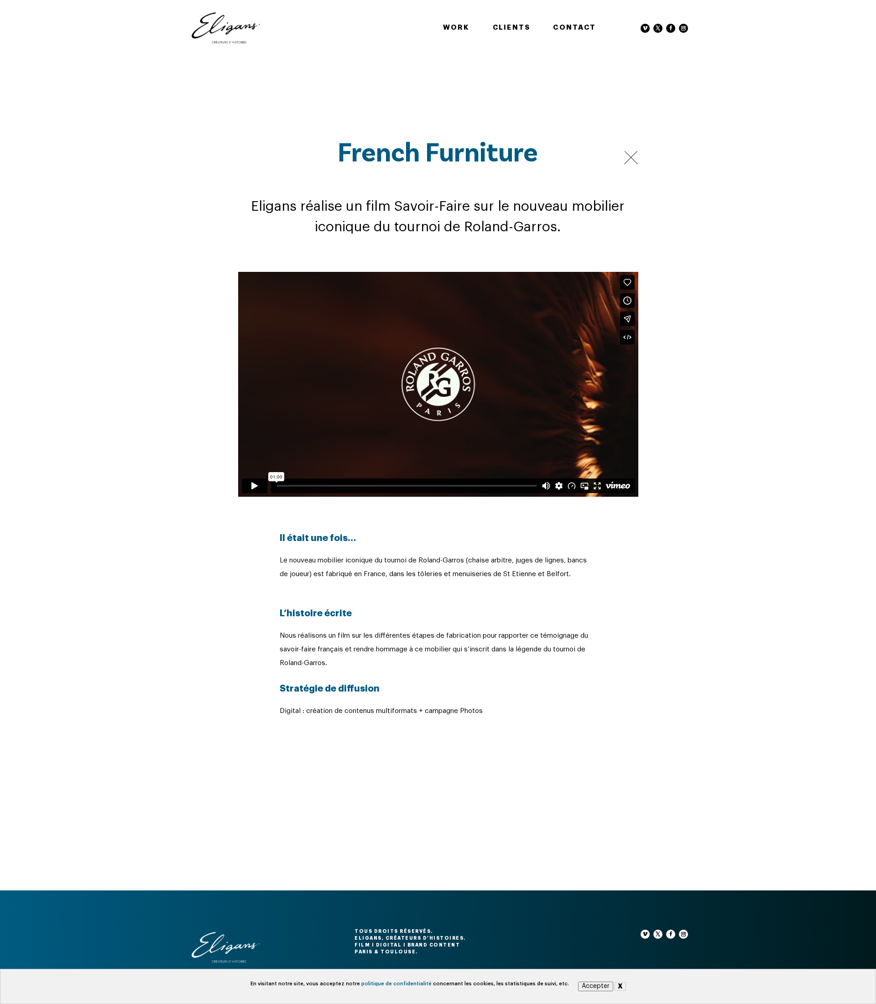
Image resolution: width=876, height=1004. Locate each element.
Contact (574, 27)
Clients (512, 27)
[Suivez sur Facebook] (670, 28)
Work (456, 27)
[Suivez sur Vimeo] (645, 28)
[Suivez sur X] (657, 28)
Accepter (596, 986)
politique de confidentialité (396, 983)
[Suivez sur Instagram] (683, 28)
